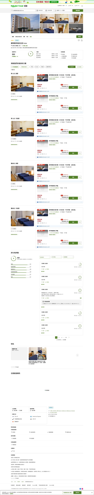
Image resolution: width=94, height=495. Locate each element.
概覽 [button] (13, 36)
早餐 (32, 66)
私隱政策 (11, 493)
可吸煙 (42, 66)
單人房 (36, 66)
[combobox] (23, 10)
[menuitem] (62, 5)
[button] (17, 6)
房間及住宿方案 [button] (18, 36)
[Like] (79, 40)
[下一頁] (77, 355)
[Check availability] (79, 87)
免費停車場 (48, 66)
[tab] (71, 67)
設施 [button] (31, 36)
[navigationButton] (53, 337)
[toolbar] (45, 10)
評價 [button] (24, 36)
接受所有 (77, 492)
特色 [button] (27, 36)
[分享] (82, 40)
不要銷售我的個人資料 (67, 492)
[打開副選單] (82, 6)
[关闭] (92, 492)
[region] (47, 492)
